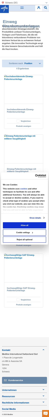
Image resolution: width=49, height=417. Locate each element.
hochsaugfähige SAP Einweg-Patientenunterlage (21, 289)
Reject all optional (24, 239)
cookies (24, 189)
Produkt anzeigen (23, 126)
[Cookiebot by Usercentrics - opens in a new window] (35, 176)
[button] (23, 120)
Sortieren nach (16, 63)
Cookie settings (23, 232)
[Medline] (4, 8)
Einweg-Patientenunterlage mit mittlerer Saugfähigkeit (21, 170)
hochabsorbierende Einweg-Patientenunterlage (20, 110)
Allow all (24, 225)
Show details (35, 218)
